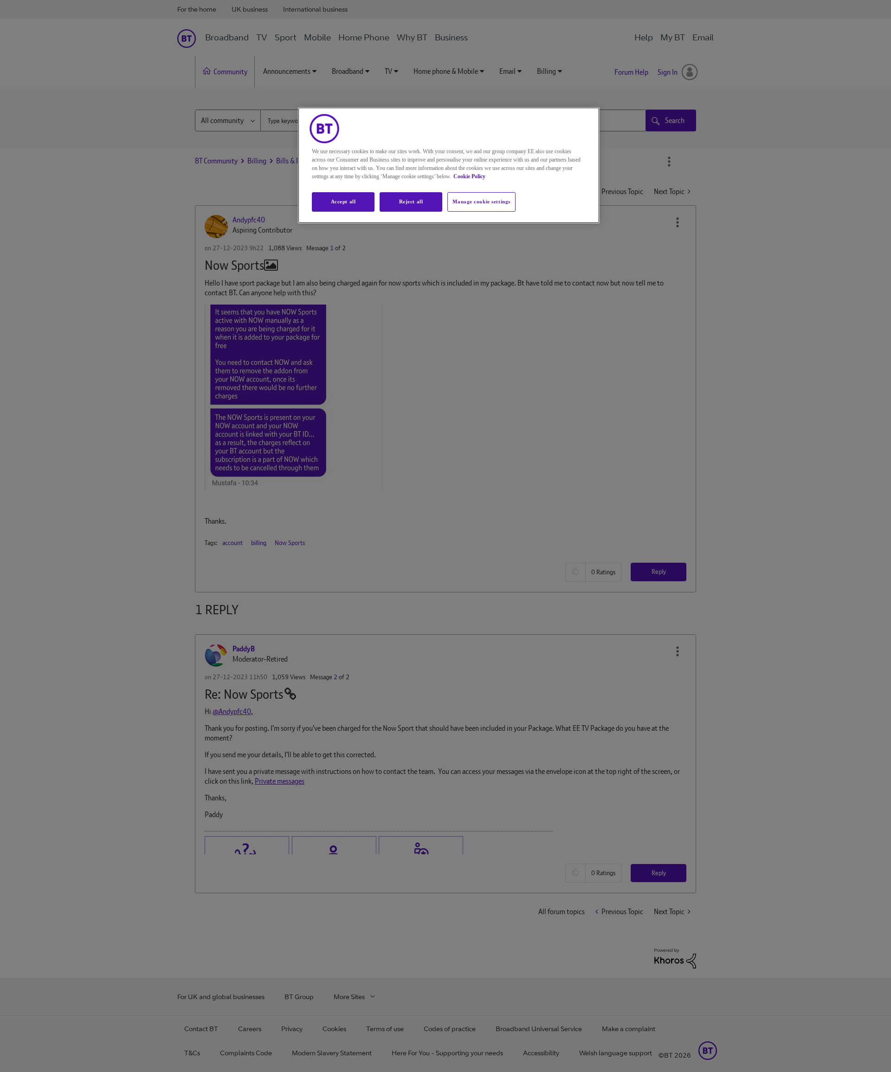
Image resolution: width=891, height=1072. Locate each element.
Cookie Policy (469, 176)
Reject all (411, 201)
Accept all (343, 201)
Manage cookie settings (481, 201)
